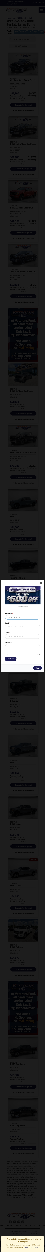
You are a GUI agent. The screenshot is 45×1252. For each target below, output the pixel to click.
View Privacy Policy (31, 1247)
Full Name (9, 613)
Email (7, 623)
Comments (8, 642)
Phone (7, 632)
